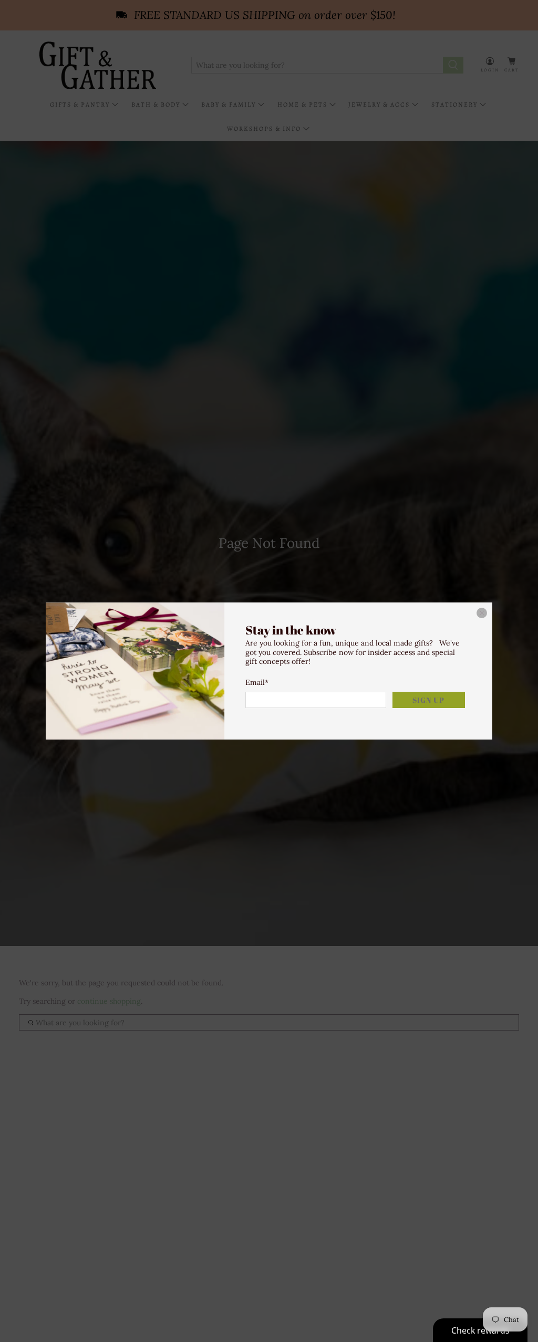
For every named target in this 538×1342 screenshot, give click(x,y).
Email (256, 682)
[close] (482, 613)
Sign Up (428, 700)
